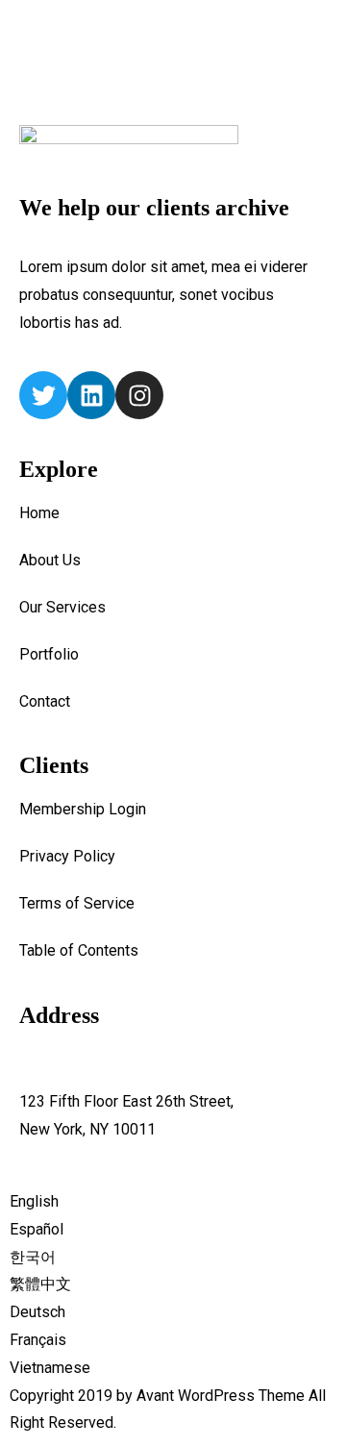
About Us (50, 560)
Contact (44, 701)
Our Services (62, 607)
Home (39, 513)
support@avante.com (90, 1074)
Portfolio (49, 654)
